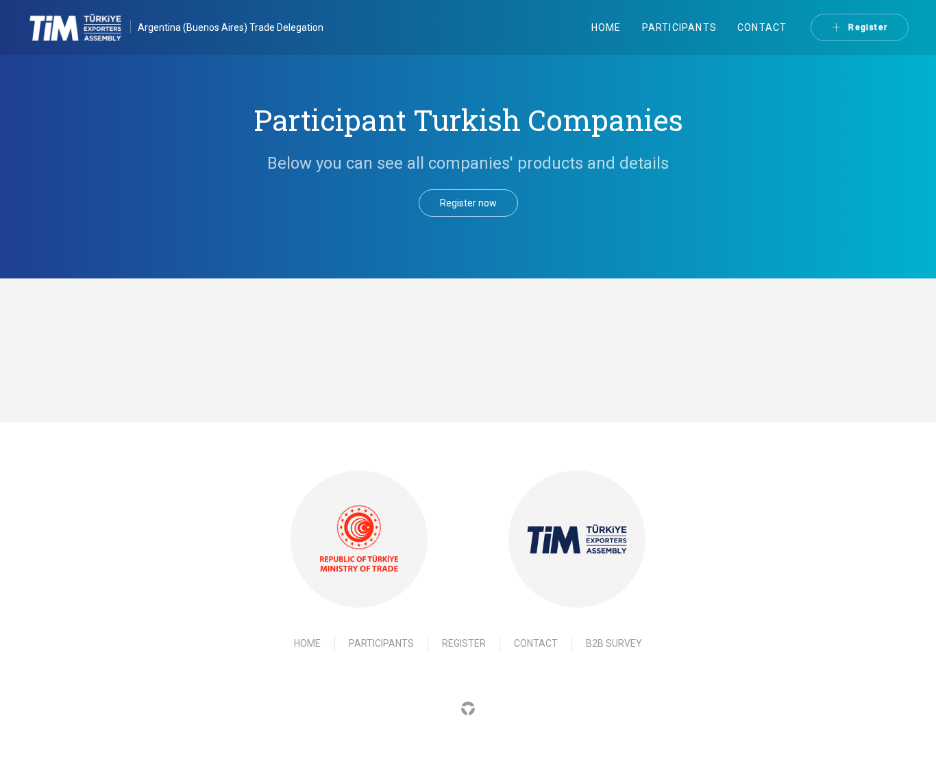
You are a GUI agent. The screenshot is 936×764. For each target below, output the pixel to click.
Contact (762, 27)
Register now (468, 203)
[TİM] (577, 539)
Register (867, 27)
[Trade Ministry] (359, 539)
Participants (679, 27)
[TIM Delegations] (82, 27)
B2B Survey (614, 643)
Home (606, 27)
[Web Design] (468, 707)
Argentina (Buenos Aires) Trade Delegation (230, 27)
